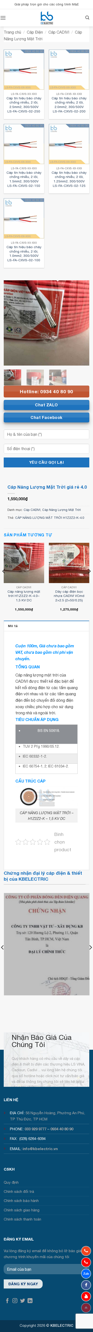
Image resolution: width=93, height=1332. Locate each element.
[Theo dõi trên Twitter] (22, 1301)
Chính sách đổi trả (19, 1191)
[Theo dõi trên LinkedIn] (30, 1301)
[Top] (86, 1307)
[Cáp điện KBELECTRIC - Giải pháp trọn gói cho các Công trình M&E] (47, 17)
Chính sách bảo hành (21, 1201)
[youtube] (86, 1296)
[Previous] (11, 322)
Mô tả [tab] (13, 626)
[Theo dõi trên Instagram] (14, 1301)
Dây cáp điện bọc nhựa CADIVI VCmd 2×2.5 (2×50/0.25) (69, 596)
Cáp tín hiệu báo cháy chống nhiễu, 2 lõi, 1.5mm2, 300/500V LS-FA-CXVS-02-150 (23, 179)
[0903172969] (86, 1273)
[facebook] (86, 1285)
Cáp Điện (35, 32)
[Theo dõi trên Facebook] (7, 1301)
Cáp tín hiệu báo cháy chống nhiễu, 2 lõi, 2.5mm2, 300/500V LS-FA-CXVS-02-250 (23, 104)
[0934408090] (86, 1250)
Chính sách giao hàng (21, 1210)
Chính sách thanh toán (22, 1219)
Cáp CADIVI (58, 32)
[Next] (81, 322)
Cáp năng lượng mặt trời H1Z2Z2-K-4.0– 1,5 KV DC (23, 596)
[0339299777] (86, 1262)
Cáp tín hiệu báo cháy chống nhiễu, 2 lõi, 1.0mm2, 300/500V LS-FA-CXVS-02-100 (23, 253)
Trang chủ (12, 32)
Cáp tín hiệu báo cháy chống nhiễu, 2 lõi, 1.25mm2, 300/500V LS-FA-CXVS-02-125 (69, 179)
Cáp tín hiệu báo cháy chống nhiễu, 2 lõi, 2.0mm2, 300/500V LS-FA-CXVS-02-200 (69, 104)
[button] (3, 18)
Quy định (11, 1182)
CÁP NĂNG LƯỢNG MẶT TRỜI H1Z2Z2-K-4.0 (49, 518)
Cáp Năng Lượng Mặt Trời (61, 510)
